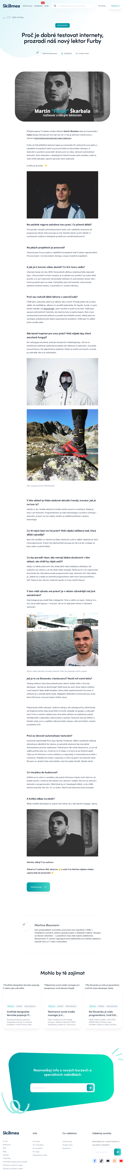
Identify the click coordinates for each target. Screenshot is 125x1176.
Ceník (46, 6)
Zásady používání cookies (13, 1168)
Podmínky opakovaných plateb (15, 1161)
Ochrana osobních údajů (12, 1165)
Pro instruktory (38, 1145)
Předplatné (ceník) (40, 1155)
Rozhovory (62, 25)
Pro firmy (102, 6)
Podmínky (7, 1158)
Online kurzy (27, 6)
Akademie (66, 1148)
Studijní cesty (67, 1145)
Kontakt (6, 1155)
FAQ (4, 1148)
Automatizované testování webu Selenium (52, 138)
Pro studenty (37, 1148)
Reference (7, 1144)
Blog (4, 1151)
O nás (5, 1141)
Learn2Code (48, 308)
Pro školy (36, 1151)
